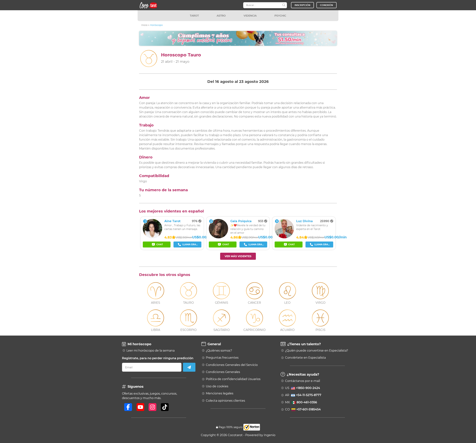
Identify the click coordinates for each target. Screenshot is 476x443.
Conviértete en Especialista (305, 357)
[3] (284, 237)
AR (303, 395)
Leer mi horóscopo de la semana (150, 350)
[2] (218, 237)
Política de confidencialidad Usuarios (233, 379)
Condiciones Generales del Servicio (232, 365)
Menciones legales (219, 393)
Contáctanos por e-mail (302, 381)
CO (303, 409)
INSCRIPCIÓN (302, 5)
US (302, 388)
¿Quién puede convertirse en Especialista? (316, 350)
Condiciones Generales (223, 372)
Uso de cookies (217, 386)
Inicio (144, 25)
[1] (152, 237)
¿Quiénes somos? (219, 350)
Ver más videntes (238, 256)
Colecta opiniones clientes (225, 400)
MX (301, 402)
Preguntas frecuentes (222, 357)
